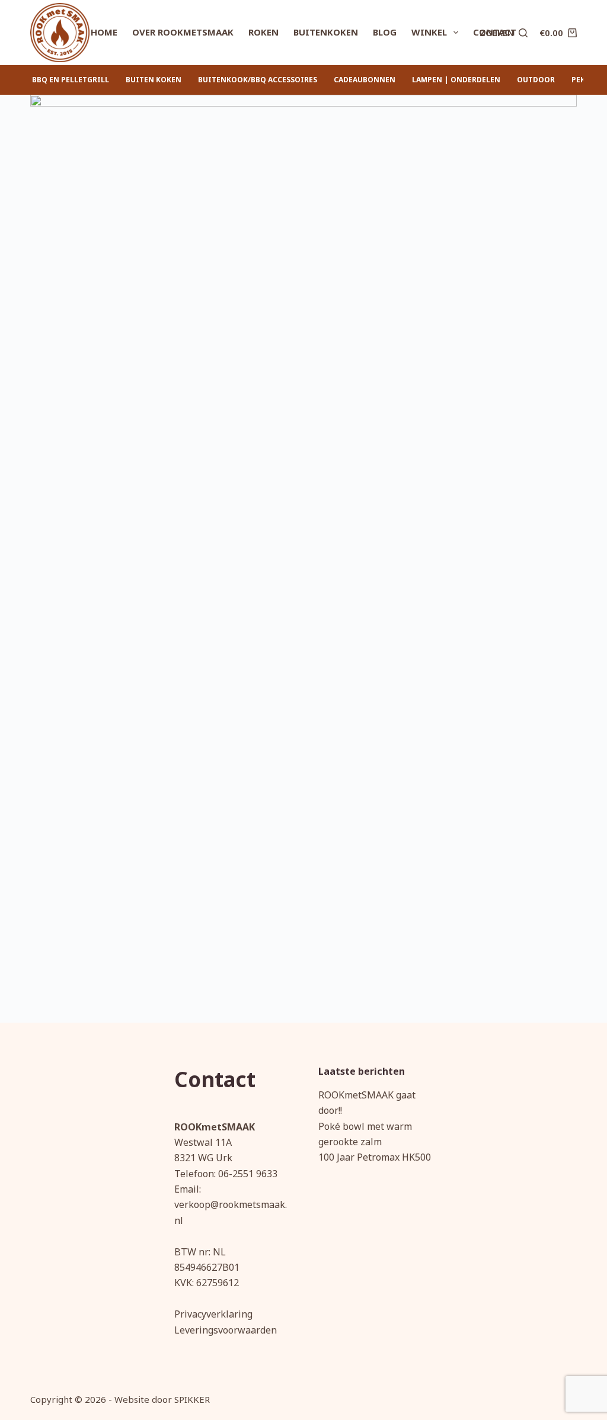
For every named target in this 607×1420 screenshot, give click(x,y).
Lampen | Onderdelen (456, 80)
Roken (263, 32)
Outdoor (536, 80)
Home (104, 32)
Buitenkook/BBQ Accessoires (257, 80)
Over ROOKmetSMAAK (183, 32)
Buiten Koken (153, 80)
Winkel (429, 32)
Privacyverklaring (213, 1314)
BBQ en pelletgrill (70, 80)
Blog (385, 32)
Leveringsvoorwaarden (225, 1330)
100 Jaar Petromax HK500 (374, 1157)
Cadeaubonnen (364, 80)
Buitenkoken (325, 32)
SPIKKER (192, 1399)
